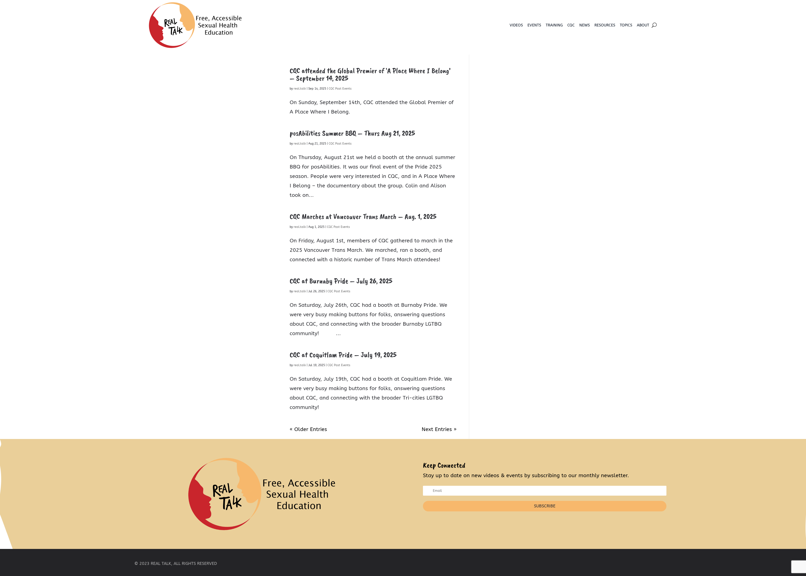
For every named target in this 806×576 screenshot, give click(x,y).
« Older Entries (308, 429)
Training (554, 25)
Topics (626, 25)
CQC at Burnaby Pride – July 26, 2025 (341, 281)
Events (534, 25)
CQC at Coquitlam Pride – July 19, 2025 (343, 354)
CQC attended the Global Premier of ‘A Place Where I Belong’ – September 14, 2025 (370, 74)
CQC (571, 25)
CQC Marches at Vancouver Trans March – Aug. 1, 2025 (363, 216)
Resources (604, 25)
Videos (516, 25)
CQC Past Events (340, 88)
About (643, 25)
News (584, 25)
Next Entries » (439, 429)
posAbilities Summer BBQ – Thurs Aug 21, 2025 (352, 133)
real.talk (300, 88)
